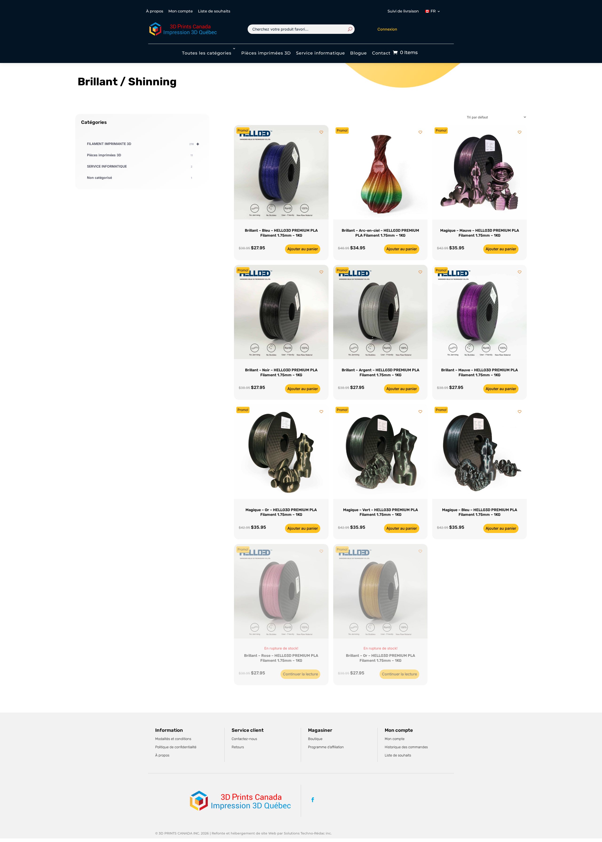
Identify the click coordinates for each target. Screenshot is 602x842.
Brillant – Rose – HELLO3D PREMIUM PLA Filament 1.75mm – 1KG (281, 658)
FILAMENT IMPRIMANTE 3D (143, 144)
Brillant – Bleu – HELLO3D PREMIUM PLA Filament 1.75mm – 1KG (281, 233)
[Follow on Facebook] (312, 799)
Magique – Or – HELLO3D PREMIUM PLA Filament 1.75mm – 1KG (281, 512)
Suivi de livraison (403, 11)
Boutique (315, 739)
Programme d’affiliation (326, 747)
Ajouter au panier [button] (302, 249)
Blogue (358, 53)
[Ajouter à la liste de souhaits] (321, 132)
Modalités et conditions (173, 739)
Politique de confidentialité (175, 747)
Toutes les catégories (206, 53)
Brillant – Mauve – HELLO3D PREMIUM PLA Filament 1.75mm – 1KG (479, 372)
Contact (381, 53)
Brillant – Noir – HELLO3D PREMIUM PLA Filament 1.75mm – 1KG (281, 372)
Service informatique (320, 53)
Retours (238, 747)
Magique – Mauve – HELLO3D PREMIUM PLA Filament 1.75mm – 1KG (479, 233)
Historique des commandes (406, 747)
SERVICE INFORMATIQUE (139, 166)
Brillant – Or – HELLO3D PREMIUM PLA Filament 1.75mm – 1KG (380, 658)
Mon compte (180, 11)
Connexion (387, 29)
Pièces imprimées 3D (266, 53)
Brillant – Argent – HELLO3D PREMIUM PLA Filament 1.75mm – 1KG (380, 372)
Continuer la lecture (300, 674)
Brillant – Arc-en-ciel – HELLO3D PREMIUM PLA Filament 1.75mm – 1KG (380, 233)
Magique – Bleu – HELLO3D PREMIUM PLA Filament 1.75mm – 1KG (479, 512)
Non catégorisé (139, 178)
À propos (154, 11)
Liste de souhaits (214, 11)
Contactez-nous (244, 739)
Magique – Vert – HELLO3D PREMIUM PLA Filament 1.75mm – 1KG (380, 512)
